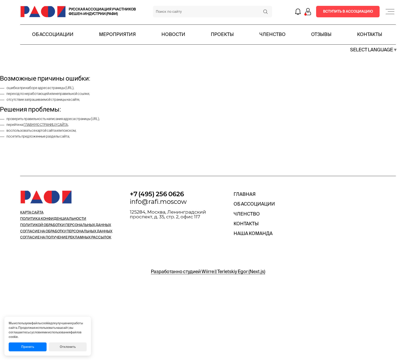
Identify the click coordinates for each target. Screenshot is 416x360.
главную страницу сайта (46, 125)
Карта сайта (32, 212)
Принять (27, 347)
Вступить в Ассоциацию (348, 11)
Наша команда (253, 233)
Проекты (222, 34)
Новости (173, 34)
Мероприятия (117, 34)
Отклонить (68, 347)
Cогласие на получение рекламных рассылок (65, 237)
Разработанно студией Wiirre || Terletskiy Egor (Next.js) (208, 271)
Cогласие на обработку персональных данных (66, 231)
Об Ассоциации (52, 34)
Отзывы (321, 34)
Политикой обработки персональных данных (65, 225)
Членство (272, 34)
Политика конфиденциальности (53, 219)
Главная (245, 194)
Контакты (369, 34)
